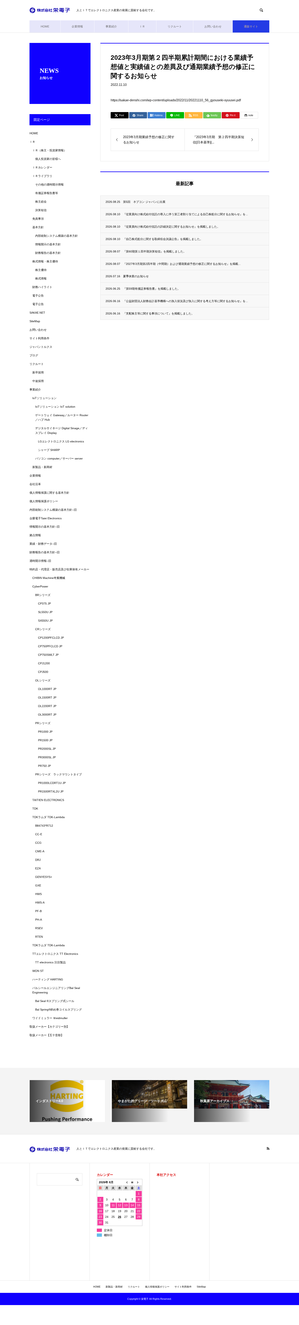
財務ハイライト (42, 287)
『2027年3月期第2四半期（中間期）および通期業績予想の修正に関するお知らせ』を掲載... (182, 263)
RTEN (39, 936)
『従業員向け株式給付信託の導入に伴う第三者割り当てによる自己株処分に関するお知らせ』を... (185, 214)
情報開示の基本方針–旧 (44, 526)
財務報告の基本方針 (48, 252)
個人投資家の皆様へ (48, 158)
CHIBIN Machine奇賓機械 (48, 578)
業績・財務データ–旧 (43, 543)
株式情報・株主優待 (45, 261)
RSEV (39, 928)
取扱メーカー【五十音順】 (46, 1035)
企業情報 (77, 26)
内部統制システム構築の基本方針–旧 (53, 509)
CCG (38, 842)
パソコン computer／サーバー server (59, 458)
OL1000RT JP (47, 689)
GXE (38, 885)
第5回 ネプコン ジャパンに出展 (144, 201)
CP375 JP (44, 603)
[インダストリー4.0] (67, 1120)
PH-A (38, 919)
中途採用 (38, 381)
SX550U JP (45, 620)
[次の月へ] (139, 1182)
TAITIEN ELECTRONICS (48, 800)
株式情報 (41, 278)
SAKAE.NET (37, 312)
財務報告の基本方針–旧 (44, 552)
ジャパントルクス (40, 346)
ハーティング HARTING (47, 979)
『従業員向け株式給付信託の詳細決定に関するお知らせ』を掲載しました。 (171, 226)
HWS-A (40, 902)
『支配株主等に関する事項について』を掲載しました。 (158, 313)
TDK (35, 808)
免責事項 (38, 218)
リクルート (175, 26)
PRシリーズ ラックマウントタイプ (58, 774)
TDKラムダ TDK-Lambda (48, 817)
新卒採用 (38, 372)
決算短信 (41, 210)
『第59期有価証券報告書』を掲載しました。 (151, 288)
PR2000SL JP (47, 748)
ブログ (33, 355)
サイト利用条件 (39, 338)
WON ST (38, 970)
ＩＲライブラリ (42, 176)
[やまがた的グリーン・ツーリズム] (149, 1107)
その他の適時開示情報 (49, 184)
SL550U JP (45, 612)
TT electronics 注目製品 (50, 962)
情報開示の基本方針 (48, 244)
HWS (38, 894)
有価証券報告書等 (46, 193)
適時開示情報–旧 (40, 560)
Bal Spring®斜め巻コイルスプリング (58, 1009)
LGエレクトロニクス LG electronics (61, 441)
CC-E (38, 834)
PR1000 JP (45, 731)
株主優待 (41, 270)
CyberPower (40, 586)
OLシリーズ (42, 680)
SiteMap (34, 321)
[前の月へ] (126, 1182)
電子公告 (38, 295)
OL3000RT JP (47, 714)
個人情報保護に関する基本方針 (49, 492)
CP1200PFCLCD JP (51, 637)
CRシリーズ (43, 629)
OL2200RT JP (47, 706)
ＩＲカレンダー (42, 167)
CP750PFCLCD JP (50, 646)
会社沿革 (35, 484)
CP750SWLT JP (48, 654)
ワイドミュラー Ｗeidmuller (50, 1018)
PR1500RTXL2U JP (50, 791)
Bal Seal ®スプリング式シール (54, 1001)
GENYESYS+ (43, 877)
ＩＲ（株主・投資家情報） (49, 150)
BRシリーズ (42, 595)
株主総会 (41, 201)
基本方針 (38, 227)
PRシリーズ (42, 723)
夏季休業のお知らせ (136, 276)
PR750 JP (44, 765)
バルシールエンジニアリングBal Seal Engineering (56, 990)
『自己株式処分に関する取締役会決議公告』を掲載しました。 (163, 239)
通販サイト (251, 26)
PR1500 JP (45, 740)
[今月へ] (132, 1182)
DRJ (38, 859)
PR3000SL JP (47, 757)
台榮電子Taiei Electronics (45, 518)
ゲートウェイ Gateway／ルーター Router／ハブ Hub (61, 417)
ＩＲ (142, 26)
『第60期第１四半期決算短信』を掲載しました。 (154, 251)
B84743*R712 (44, 825)
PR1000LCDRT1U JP (52, 783)
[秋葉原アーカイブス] (231, 1107)
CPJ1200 (44, 663)
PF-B (38, 911)
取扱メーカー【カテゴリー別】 (49, 1026)
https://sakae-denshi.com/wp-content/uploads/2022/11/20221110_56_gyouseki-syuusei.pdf (176, 100)
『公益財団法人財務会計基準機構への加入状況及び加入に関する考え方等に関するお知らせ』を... (185, 301)
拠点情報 (35, 535)
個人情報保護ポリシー (43, 501)
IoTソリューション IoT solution (55, 406)
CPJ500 (43, 671)
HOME (45, 26)
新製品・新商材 (42, 467)
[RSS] (268, 1148)
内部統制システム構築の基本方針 (56, 235)
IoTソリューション (44, 398)
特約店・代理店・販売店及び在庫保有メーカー (59, 569)
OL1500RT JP (47, 697)
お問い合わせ (213, 26)
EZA (38, 868)
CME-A (39, 851)
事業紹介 (111, 26)
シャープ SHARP (49, 450)
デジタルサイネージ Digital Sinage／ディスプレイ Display (61, 430)
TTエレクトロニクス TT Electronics (55, 953)
